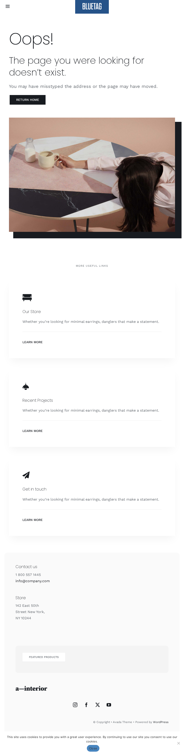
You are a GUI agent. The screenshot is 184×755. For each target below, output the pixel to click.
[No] (178, 743)
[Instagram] (75, 705)
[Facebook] (86, 705)
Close (93, 748)
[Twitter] (97, 705)
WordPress (161, 722)
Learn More (32, 342)
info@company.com (32, 581)
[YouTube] (109, 705)
